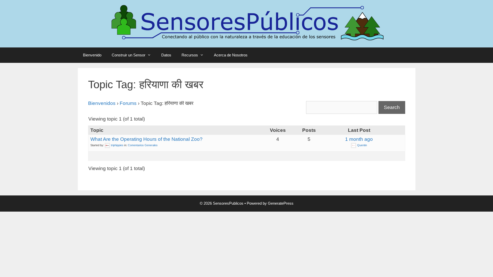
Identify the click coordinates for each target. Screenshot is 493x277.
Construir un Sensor (128, 55)
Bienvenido (92, 55)
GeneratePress (280, 203)
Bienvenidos (102, 103)
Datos (166, 55)
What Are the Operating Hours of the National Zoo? (146, 139)
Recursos (190, 55)
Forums (128, 103)
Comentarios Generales (143, 145)
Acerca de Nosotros (231, 55)
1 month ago (359, 139)
